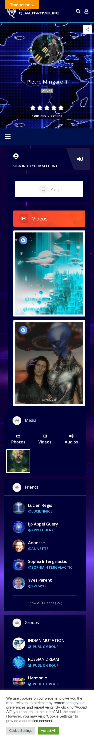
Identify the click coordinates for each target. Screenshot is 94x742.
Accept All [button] (48, 731)
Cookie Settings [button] (20, 731)
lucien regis (40, 505)
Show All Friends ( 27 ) (45, 603)
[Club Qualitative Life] (32, 11)
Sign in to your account (35, 166)
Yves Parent (40, 580)
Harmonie (37, 678)
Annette (36, 542)
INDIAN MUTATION (46, 640)
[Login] (86, 11)
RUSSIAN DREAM (43, 659)
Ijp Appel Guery (43, 524)
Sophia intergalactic (47, 561)
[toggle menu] (8, 136)
